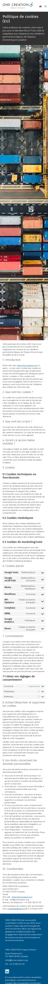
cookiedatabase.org (16, 909)
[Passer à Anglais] (40, 6)
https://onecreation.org (27, 365)
